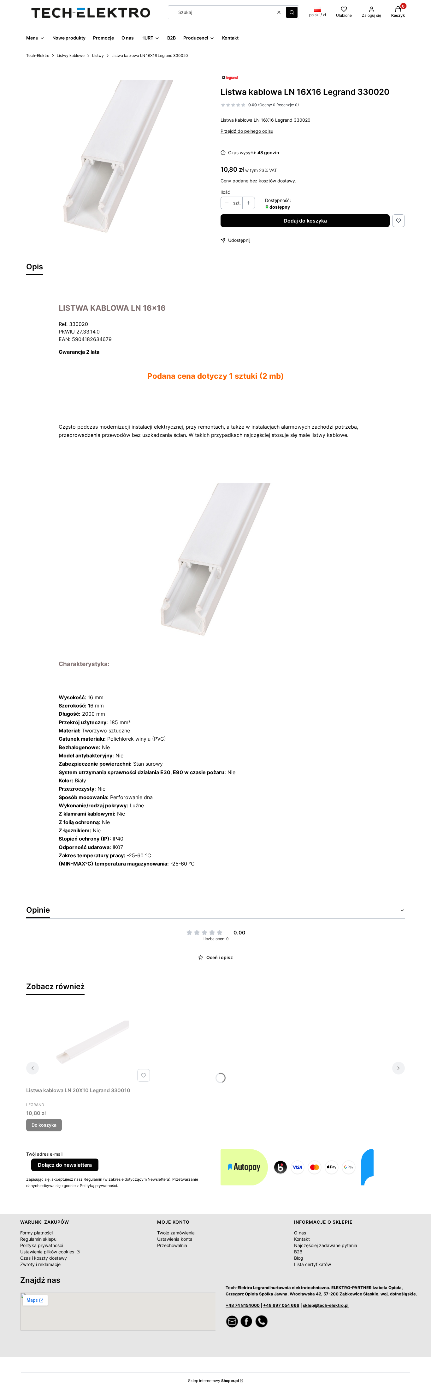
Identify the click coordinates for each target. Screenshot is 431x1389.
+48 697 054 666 (281, 1305)
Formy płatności (36, 1232)
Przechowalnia (172, 1245)
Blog (298, 1258)
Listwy (98, 55)
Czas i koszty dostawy (43, 1258)
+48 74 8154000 (243, 1305)
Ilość (225, 192)
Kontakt (302, 1239)
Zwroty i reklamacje (40, 1264)
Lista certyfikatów (312, 1264)
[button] (292, 12)
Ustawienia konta (174, 1239)
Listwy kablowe (71, 55)
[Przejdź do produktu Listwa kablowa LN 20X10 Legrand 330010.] (89, 1044)
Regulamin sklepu (38, 1239)
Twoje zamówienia (176, 1232)
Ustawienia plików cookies (47, 1251)
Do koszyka (44, 1125)
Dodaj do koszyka (305, 220)
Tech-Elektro (37, 55)
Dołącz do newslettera (65, 1165)
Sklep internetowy (213, 1380)
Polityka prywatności (41, 1245)
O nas (300, 1232)
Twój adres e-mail (44, 1154)
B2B (298, 1251)
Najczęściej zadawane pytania (325, 1245)
